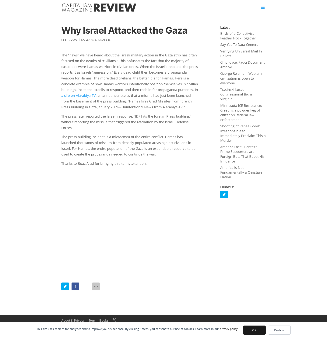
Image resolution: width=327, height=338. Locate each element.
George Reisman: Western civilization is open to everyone (241, 78)
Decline (279, 330)
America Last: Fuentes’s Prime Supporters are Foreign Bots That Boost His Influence (242, 154)
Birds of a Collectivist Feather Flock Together (238, 35)
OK (254, 330)
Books (103, 320)
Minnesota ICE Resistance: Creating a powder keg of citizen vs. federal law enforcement (241, 112)
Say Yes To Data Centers (239, 44)
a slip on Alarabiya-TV (78, 95)
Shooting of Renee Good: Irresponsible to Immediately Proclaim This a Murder (243, 133)
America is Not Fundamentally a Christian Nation (241, 172)
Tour (92, 320)
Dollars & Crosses (96, 39)
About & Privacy (73, 320)
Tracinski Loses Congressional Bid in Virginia (236, 94)
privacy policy (229, 329)
